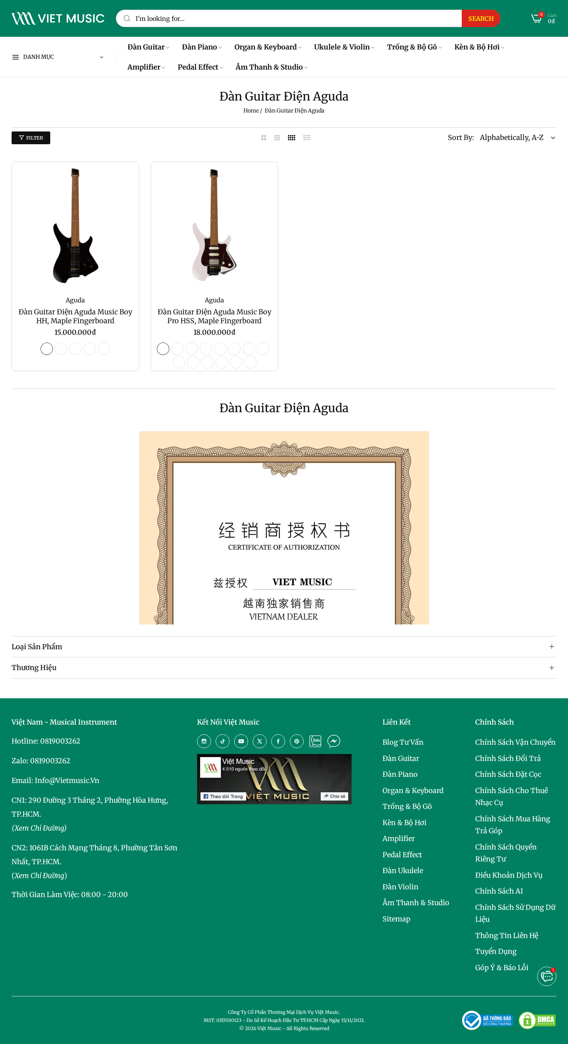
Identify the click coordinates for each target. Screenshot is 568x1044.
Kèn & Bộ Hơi (405, 822)
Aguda (75, 300)
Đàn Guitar (401, 758)
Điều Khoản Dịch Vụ (508, 875)
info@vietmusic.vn (67, 780)
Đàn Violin (400, 886)
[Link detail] (204, 741)
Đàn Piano (400, 774)
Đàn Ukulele (403, 870)
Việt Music (269, 1028)
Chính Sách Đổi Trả (508, 758)
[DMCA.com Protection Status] (537, 1020)
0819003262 (60, 741)
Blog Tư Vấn (403, 742)
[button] (129, 177)
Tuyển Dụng (496, 951)
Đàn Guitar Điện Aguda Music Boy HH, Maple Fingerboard (75, 316)
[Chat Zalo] (315, 741)
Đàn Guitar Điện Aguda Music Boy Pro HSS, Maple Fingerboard (214, 316)
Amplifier (399, 838)
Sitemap (396, 918)
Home (251, 110)
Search (481, 18)
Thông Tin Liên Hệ (506, 935)
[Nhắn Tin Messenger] (334, 741)
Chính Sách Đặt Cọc (508, 774)
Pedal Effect (402, 854)
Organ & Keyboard (413, 790)
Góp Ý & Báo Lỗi (502, 967)
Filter (34, 138)
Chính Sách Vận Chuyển (515, 742)
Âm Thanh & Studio (416, 902)
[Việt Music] (58, 18)
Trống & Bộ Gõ (407, 806)
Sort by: (461, 137)
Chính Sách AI (499, 891)
